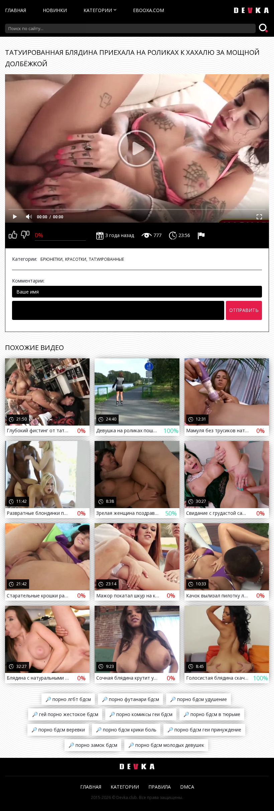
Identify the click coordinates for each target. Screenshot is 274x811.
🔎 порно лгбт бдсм (68, 699)
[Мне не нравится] (25, 235)
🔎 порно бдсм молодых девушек (166, 745)
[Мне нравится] (12, 235)
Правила (159, 787)
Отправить (244, 310)
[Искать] (264, 28)
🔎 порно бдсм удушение (198, 699)
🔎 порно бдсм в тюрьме (211, 714)
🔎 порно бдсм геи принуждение (204, 729)
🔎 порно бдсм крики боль (126, 729)
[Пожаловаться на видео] (202, 235)
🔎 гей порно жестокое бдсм (65, 714)
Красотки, (76, 259)
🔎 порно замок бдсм (92, 745)
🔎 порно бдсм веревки (58, 729)
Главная (15, 10)
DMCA (187, 787)
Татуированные (106, 259)
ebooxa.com (148, 10)
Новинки (55, 10)
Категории (98, 10)
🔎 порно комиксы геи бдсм (140, 714)
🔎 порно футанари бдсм (130, 699)
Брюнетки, (51, 259)
